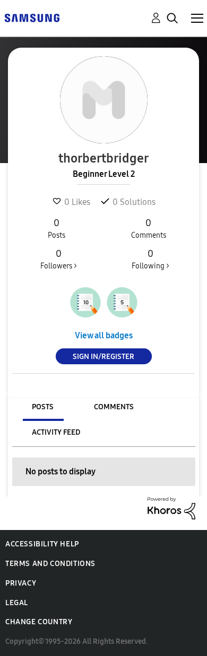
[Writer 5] (122, 302)
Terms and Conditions (50, 563)
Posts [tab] (43, 406)
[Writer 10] (85, 302)
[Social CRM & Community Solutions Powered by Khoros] (171, 507)
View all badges (104, 335)
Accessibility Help (42, 544)
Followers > (58, 259)
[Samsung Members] (31, 17)
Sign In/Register (103, 356)
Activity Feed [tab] (56, 432)
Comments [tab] (114, 406)
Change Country (38, 621)
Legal (16, 602)
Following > (150, 259)
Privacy (20, 583)
